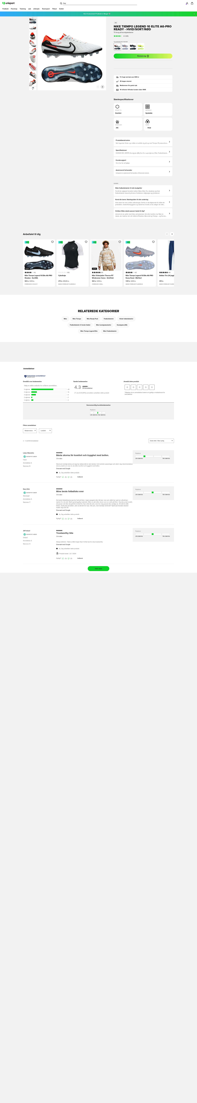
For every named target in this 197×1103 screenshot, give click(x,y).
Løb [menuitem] (29, 9)
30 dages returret (125, 81)
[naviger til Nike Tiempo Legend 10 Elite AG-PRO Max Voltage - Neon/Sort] (140, 46)
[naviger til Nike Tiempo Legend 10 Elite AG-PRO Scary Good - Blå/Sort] (125, 46)
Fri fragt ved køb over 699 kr (129, 77)
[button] (32, 28)
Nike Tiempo (77, 319)
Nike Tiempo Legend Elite (88, 331)
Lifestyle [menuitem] (36, 9)
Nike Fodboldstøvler (110, 331)
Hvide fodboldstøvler (126, 319)
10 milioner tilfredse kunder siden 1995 (133, 89)
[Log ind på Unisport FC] (187, 3)
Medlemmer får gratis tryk (128, 85)
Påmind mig (141, 56)
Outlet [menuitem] (61, 9)
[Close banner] (194, 14)
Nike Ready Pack (92, 319)
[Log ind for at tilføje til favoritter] (52, 241)
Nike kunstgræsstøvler (103, 325)
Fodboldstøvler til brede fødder (80, 325)
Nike (65, 319)
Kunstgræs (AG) (122, 325)
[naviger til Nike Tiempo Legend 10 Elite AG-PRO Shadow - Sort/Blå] (133, 46)
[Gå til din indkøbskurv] (192, 3)
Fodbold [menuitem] (5, 9)
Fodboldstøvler (109, 319)
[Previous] (167, 234)
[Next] (172, 234)
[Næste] (32, 89)
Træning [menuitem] (23, 9)
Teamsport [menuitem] (46, 9)
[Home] (8, 3)
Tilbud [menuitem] (54, 9)
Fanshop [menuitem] (14, 9)
